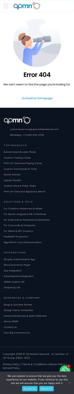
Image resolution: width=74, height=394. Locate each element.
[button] (5, 6)
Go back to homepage (37, 98)
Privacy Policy (11, 364)
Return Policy (57, 364)
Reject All (46, 388)
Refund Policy (11, 368)
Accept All (30, 388)
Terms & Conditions (34, 364)
